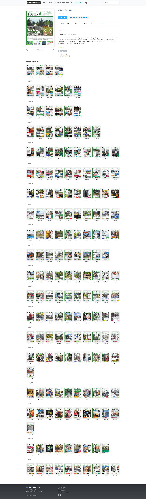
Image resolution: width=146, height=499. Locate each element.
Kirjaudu (78, 2)
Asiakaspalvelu (31, 489)
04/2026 (100, 24)
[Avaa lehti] (31, 70)
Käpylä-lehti (61, 47)
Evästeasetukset (63, 492)
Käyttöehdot (62, 487)
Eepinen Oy (67, 56)
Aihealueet (66, 2)
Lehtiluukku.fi (34, 487)
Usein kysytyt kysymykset (34, 491)
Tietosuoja (61, 488)
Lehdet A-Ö (57, 2)
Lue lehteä (62, 17)
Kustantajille (62, 490)
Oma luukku (47, 2)
